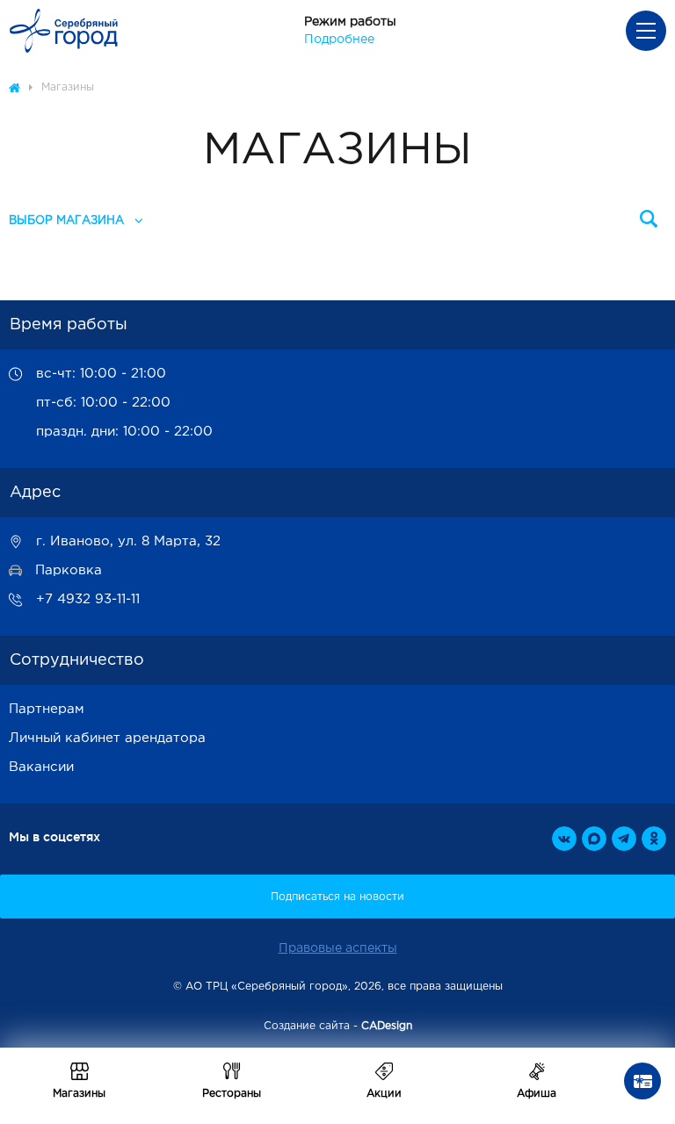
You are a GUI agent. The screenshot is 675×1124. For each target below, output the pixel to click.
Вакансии (41, 767)
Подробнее (339, 39)
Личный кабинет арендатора (107, 738)
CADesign (386, 1026)
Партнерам (46, 709)
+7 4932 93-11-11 (88, 599)
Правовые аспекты (338, 948)
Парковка (68, 570)
